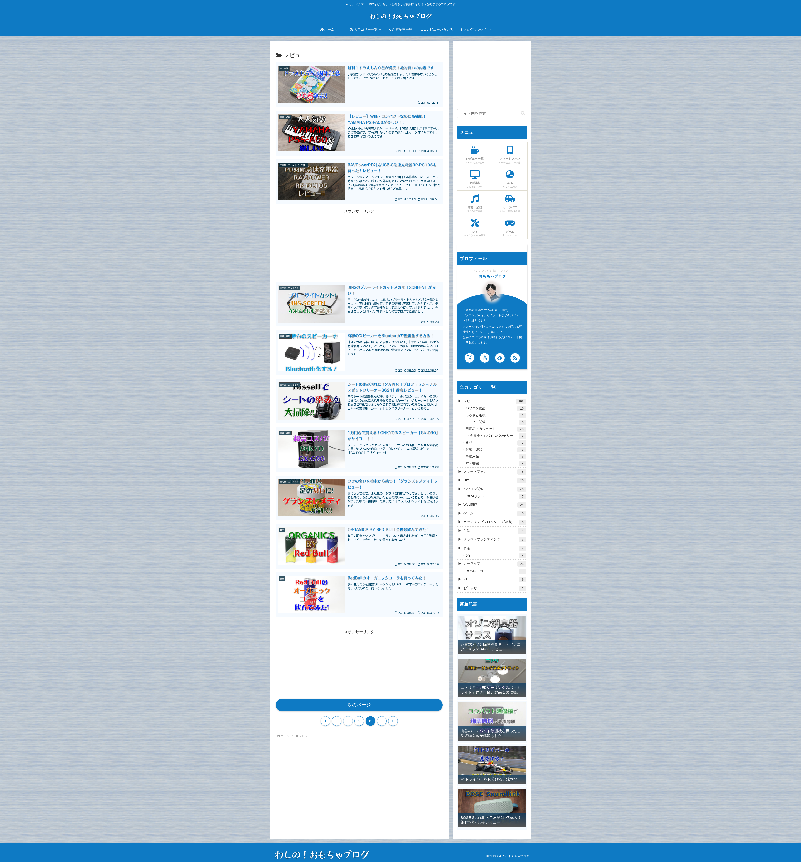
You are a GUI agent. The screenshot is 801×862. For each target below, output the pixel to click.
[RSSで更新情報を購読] (515, 358)
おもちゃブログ (492, 276)
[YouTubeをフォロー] (484, 358)
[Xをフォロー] (469, 358)
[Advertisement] (359, 243)
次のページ (359, 704)
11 (382, 721)
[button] (523, 113)
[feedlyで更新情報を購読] (500, 358)
